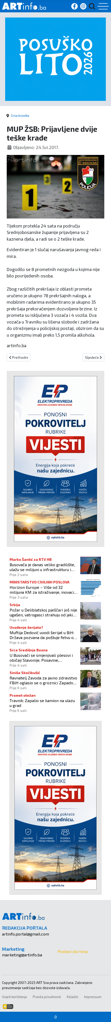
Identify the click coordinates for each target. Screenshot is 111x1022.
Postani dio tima (73, 951)
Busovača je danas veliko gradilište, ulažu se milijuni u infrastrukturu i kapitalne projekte (42, 567)
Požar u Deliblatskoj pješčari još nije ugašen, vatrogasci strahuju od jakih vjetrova (43, 612)
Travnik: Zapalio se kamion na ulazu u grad (42, 703)
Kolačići (72, 997)
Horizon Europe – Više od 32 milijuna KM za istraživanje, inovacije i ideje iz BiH (43, 590)
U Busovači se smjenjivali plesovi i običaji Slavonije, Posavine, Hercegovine (41, 657)
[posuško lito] (55, 58)
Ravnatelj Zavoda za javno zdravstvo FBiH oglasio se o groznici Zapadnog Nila (44, 680)
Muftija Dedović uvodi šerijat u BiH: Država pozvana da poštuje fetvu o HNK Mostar (42, 635)
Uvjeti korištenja (14, 997)
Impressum (92, 997)
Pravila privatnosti (47, 997)
